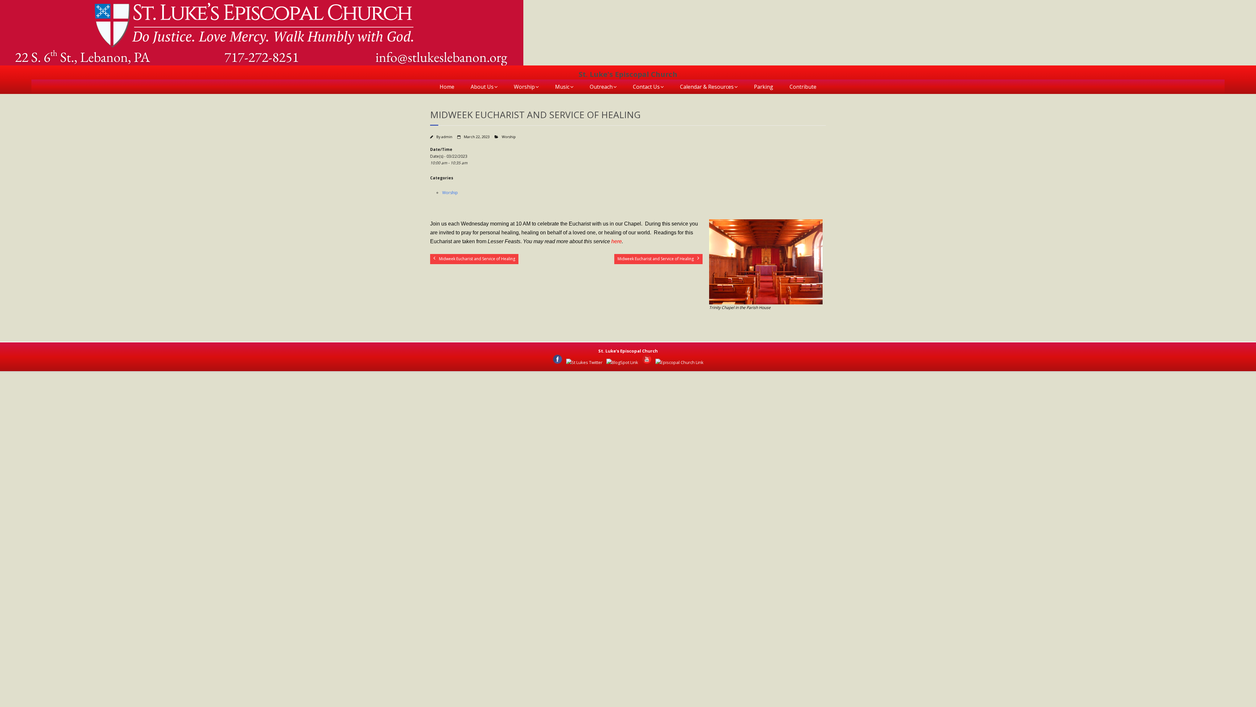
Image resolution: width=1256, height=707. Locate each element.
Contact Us (646, 86)
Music (562, 86)
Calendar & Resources (707, 86)
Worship (524, 86)
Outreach (601, 86)
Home (447, 86)
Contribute (803, 86)
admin (446, 136)
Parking (763, 86)
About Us (482, 86)
